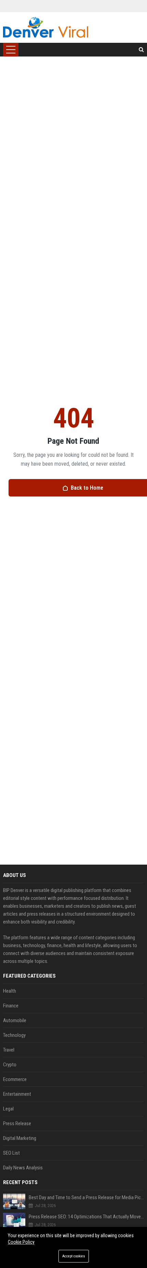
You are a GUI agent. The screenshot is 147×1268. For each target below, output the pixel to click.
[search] (141, 50)
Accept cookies (73, 1256)
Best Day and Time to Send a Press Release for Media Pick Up (86, 1197)
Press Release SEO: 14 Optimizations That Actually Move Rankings (86, 1217)
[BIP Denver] (45, 27)
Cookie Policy (21, 1242)
